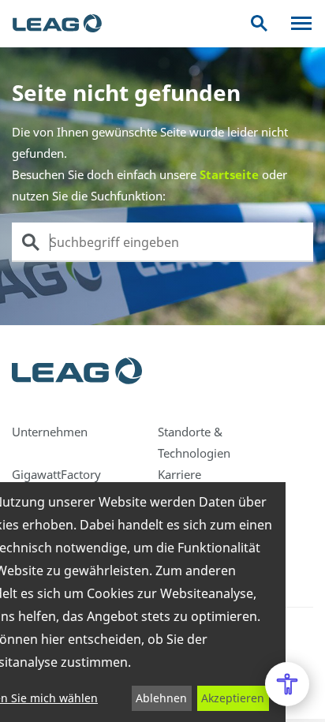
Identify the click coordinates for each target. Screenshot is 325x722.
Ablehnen (161, 697)
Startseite (229, 174)
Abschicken (31, 242)
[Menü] (301, 23)
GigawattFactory (56, 474)
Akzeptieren (232, 697)
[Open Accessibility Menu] (287, 684)
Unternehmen (50, 432)
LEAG (57, 23)
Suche (259, 23)
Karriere (179, 474)
